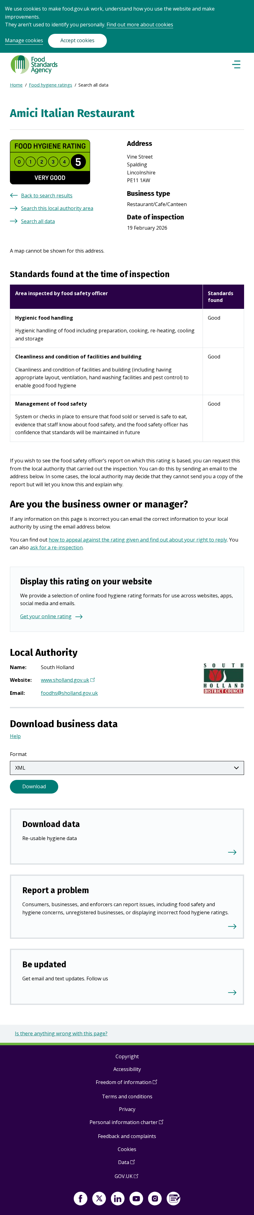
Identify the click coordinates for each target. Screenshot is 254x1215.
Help (15, 736)
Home (16, 85)
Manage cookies (24, 40)
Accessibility (127, 1069)
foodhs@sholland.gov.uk (69, 693)
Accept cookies (77, 40)
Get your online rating (46, 616)
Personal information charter (126, 1124)
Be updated (44, 965)
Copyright (127, 1056)
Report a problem (55, 890)
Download (34, 786)
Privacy (127, 1109)
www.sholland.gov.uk (67, 681)
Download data (51, 824)
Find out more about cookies (140, 24)
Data (126, 1164)
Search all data (38, 221)
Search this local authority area (57, 208)
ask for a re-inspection (56, 547)
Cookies (127, 1149)
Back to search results (46, 195)
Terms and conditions (127, 1096)
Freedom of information (126, 1084)
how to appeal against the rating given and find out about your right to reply (138, 539)
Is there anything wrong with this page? (61, 1033)
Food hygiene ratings (50, 85)
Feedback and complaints (127, 1136)
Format (18, 754)
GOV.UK (126, 1178)
